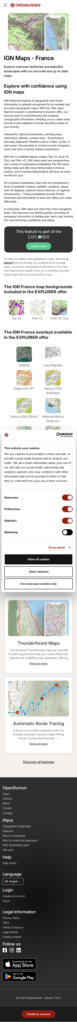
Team (6, 793)
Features (8, 831)
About (6, 803)
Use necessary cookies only (38, 583)
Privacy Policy (11, 917)
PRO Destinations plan (16, 845)
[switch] (67, 509)
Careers (7, 798)
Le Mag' (8, 813)
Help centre (9, 863)
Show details (56, 547)
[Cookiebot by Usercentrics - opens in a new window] (56, 435)
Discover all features (38, 762)
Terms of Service (13, 927)
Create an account (38, 1014)
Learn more (38, 246)
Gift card (8, 849)
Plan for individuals (14, 835)
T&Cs (6, 922)
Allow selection (39, 571)
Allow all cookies (38, 559)
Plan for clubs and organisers (20, 840)
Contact (7, 808)
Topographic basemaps (17, 826)
